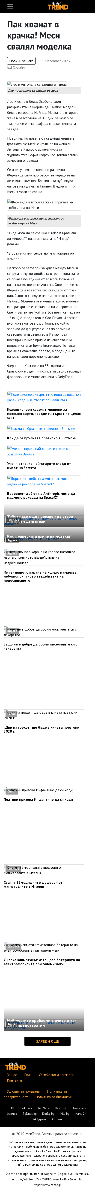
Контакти (14, 1080)
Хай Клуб (61, 1108)
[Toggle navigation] (10, 6)
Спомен (57, 1119)
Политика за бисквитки (53, 1096)
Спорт (11, 791)
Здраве (12, 540)
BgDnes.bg (30, 1114)
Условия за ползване (23, 1091)
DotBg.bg (48, 1114)
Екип (28, 1074)
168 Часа (44, 1108)
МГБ (13, 1108)
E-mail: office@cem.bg (67, 1179)
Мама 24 (80, 1114)
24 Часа (27, 1108)
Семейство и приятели (56, 1074)
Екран (11, 714)
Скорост (13, 520)
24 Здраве (40, 1119)
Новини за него (21, 61)
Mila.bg (64, 1114)
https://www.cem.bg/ (47, 1185)
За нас (12, 1074)
